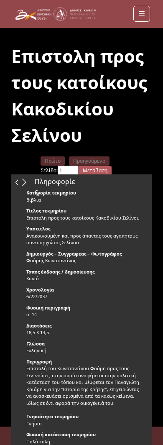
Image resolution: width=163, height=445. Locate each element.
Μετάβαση (95, 170)
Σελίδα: (49, 170)
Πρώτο (53, 160)
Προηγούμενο (89, 160)
